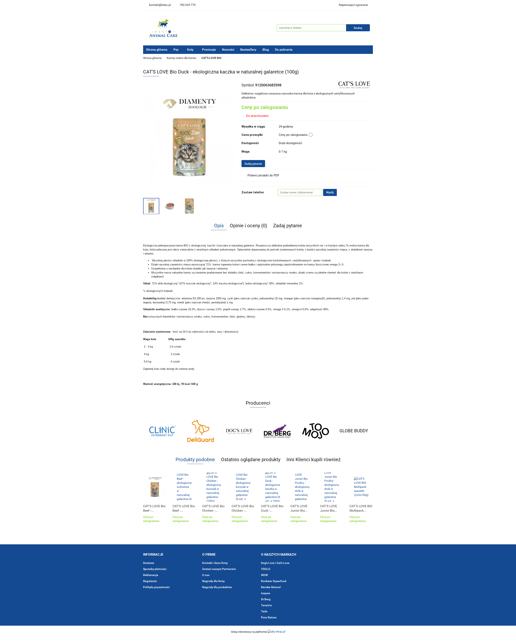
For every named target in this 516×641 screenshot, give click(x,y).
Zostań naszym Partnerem (219, 569)
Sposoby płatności (154, 569)
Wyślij (330, 192)
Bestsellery (248, 49)
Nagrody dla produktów (217, 587)
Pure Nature (269, 617)
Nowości (228, 49)
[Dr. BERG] (239, 431)
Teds (264, 611)
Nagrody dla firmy (213, 581)
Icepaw (265, 593)
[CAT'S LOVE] (354, 84)
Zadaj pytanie (253, 163)
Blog (265, 49)
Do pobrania (284, 49)
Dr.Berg (265, 599)
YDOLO (265, 569)
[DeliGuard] (162, 431)
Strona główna (156, 49)
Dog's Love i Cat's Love (275, 563)
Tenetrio (266, 605)
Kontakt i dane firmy (215, 563)
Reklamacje (150, 575)
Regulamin (150, 581)
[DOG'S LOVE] (200, 431)
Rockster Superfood (273, 581)
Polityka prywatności (156, 587)
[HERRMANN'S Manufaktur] (354, 431)
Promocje (209, 49)
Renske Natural (271, 587)
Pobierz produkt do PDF (263, 175)
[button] (153, 554)
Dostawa (148, 563)
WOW (264, 575)
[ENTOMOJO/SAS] (277, 431)
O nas (205, 575)
